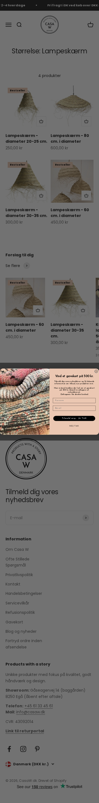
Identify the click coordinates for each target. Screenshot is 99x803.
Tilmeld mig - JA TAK (74, 418)
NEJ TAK (74, 426)
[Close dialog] (96, 371)
